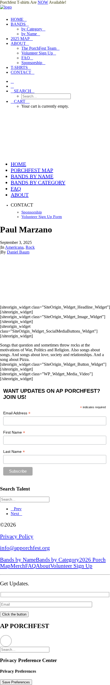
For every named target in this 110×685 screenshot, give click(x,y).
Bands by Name (18, 560)
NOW (43, 2)
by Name (29, 34)
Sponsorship (31, 62)
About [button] (18, 43)
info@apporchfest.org (25, 548)
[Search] (27, 499)
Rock (30, 247)
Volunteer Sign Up (37, 53)
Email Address (16, 413)
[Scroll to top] (6, 640)
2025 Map (20, 38)
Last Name (14, 451)
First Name (14, 432)
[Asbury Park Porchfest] (55, 9)
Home (17, 19)
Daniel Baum (18, 252)
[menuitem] (60, 19)
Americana (14, 247)
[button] (12, 81)
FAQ (25, 58)
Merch (17, 566)
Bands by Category (57, 560)
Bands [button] (18, 24)
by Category (31, 29)
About (43, 566)
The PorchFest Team (38, 48)
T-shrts (19, 67)
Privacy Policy (16, 536)
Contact (21, 72)
